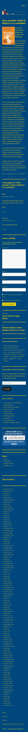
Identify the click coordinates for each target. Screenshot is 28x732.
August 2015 (7, 557)
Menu (23, 5)
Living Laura (7, 411)
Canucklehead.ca (9, 413)
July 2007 (6, 694)
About (4, 712)
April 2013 (7, 602)
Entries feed (7, 461)
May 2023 (7, 493)
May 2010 (7, 633)
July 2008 (6, 670)
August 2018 (7, 502)
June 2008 (7, 672)
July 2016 (6, 539)
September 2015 (9, 554)
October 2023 (8, 491)
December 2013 (8, 587)
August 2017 (7, 511)
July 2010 (6, 629)
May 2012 (7, 607)
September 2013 (9, 594)
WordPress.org (8, 465)
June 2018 (7, 504)
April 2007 (7, 701)
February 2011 (8, 615)
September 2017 (9, 509)
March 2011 (7, 613)
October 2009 (8, 644)
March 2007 (7, 703)
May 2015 (7, 559)
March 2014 (7, 581)
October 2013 (8, 591)
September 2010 (9, 624)
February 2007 (8, 705)
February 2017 (8, 524)
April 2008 (7, 677)
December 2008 (8, 659)
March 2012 (7, 609)
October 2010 (8, 622)
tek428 (4, 218)
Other (23, 173)
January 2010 (8, 642)
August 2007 (7, 692)
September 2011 (8, 611)
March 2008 (7, 679)
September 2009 (9, 646)
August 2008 (8, 668)
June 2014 (7, 574)
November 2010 (8, 620)
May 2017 (6, 517)
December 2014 (8, 563)
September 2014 (9, 567)
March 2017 (7, 522)
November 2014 (8, 565)
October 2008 (8, 664)
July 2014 (6, 572)
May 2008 (7, 674)
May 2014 (7, 576)
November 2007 (9, 685)
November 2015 (8, 550)
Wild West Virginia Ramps (12, 422)
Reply (4, 211)
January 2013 (8, 605)
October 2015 (8, 552)
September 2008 (9, 666)
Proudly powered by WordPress (15, 729)
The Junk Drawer (9, 420)
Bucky (3, 173)
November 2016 (8, 530)
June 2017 (7, 515)
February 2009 (8, 655)
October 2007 (8, 688)
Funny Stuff (19, 173)
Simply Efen (7, 418)
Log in (6, 459)
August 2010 (7, 626)
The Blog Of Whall (9, 416)
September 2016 (9, 535)
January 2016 (8, 548)
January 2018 (8, 506)
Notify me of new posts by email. (12, 300)
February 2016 (8, 546)
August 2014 (7, 570)
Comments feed (8, 463)
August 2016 (7, 537)
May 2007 (7, 698)
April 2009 (7, 650)
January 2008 (8, 683)
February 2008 (8, 681)
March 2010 (7, 637)
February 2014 (8, 583)
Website (4, 286)
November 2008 (9, 661)
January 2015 (8, 561)
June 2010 (7, 631)
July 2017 (6, 513)
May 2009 (7, 648)
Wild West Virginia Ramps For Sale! (13, 724)
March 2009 (7, 653)
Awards (4, 720)
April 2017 (7, 519)
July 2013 (6, 598)
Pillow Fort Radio (9, 409)
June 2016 (7, 541)
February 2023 (8, 498)
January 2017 (8, 526)
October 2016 (8, 533)
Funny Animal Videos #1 (11, 345)
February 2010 (8, 639)
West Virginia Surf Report (11, 407)
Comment (5, 248)
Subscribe (7, 389)
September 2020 (9, 500)
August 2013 (7, 596)
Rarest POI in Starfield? (11, 348)
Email (4, 279)
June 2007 (7, 696)
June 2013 (7, 600)
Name (4, 271)
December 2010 (8, 618)
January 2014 (8, 585)
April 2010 (7, 635)
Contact (4, 716)
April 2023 (7, 495)
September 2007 (9, 690)
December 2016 (8, 528)
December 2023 (8, 489)
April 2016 (7, 543)
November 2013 (8, 589)
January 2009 (8, 657)
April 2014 (7, 578)
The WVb (4, 729)
